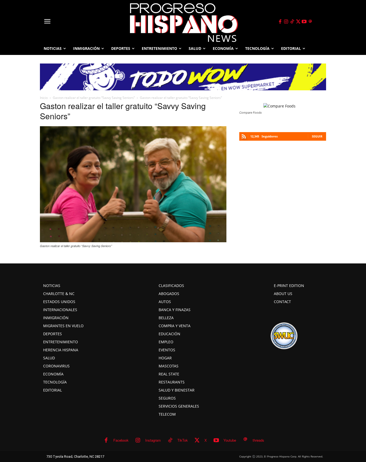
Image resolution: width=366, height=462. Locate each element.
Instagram (153, 440)
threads (258, 440)
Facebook (121, 440)
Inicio (44, 97)
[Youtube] (304, 22)
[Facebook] (280, 22)
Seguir (317, 136)
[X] (298, 22)
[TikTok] (292, 22)
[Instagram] (286, 22)
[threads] (310, 22)
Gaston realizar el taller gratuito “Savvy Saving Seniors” (94, 97)
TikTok (182, 440)
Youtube (229, 440)
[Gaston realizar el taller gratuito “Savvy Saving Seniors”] (133, 240)
